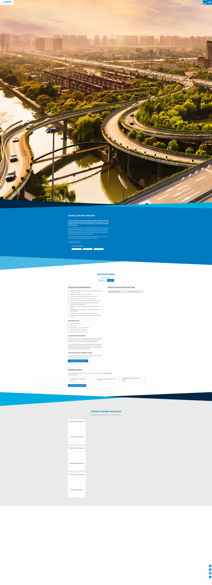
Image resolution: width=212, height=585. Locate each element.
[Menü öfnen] (209, 2)
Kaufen (111, 280)
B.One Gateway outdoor (76, 436)
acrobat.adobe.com (107, 373)
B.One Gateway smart (77, 489)
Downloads (102, 280)
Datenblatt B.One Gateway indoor (78, 379)
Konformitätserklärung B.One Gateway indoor (131, 378)
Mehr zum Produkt (74, 242)
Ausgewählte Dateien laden (77, 385)
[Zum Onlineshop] (210, 566)
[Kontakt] (210, 573)
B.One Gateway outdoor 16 (76, 463)
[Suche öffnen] (210, 570)
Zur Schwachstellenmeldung (78, 361)
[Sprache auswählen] (205, 2)
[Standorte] (210, 577)
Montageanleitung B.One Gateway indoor (106, 379)
